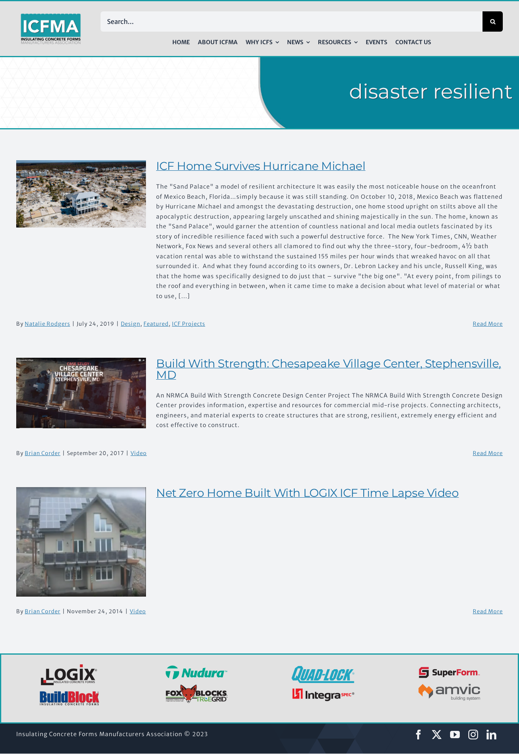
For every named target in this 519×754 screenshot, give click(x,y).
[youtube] (455, 734)
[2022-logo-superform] (449, 668)
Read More (488, 323)
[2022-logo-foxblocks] (196, 686)
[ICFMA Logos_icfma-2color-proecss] (50, 16)
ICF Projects (188, 323)
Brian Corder (42, 453)
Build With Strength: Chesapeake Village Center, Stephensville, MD (328, 369)
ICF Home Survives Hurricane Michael (260, 166)
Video (139, 453)
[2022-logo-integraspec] (323, 690)
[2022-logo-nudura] (196, 668)
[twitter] (437, 734)
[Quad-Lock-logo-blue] (323, 668)
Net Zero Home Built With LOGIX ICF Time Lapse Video (307, 493)
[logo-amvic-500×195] (449, 682)
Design (130, 323)
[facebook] (419, 734)
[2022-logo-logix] (69, 665)
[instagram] (473, 734)
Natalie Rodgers (47, 323)
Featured (156, 323)
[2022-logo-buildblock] (69, 693)
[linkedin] (492, 734)
